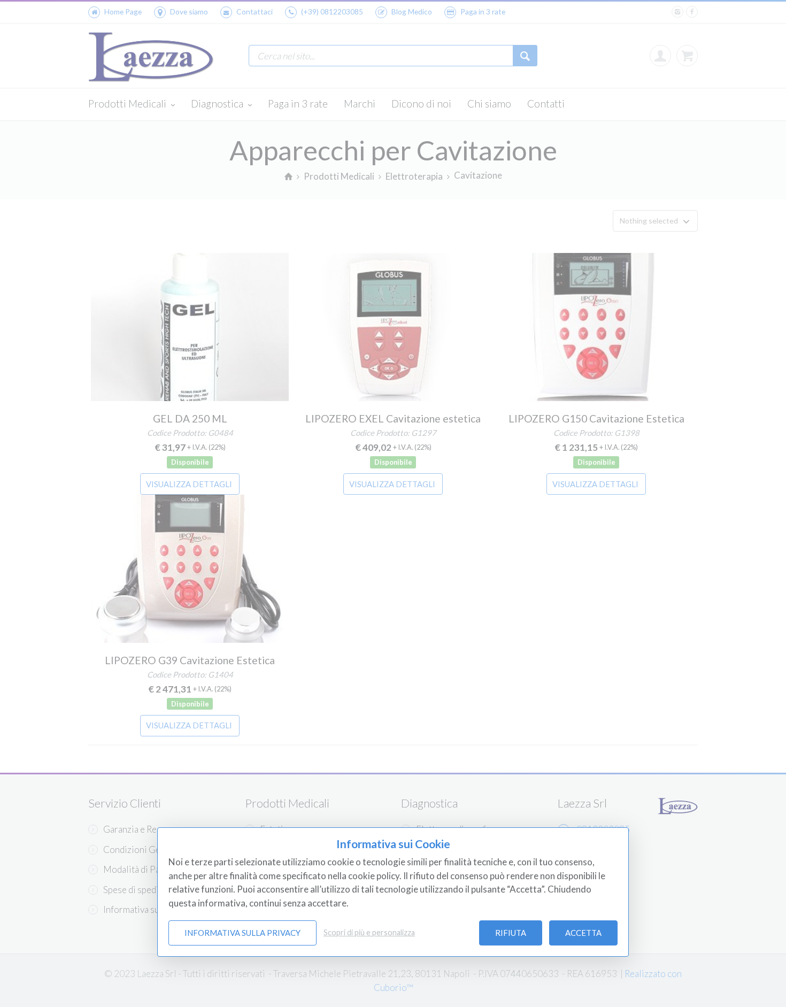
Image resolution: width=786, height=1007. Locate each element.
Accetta (583, 932)
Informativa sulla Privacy (242, 932)
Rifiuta (510, 932)
